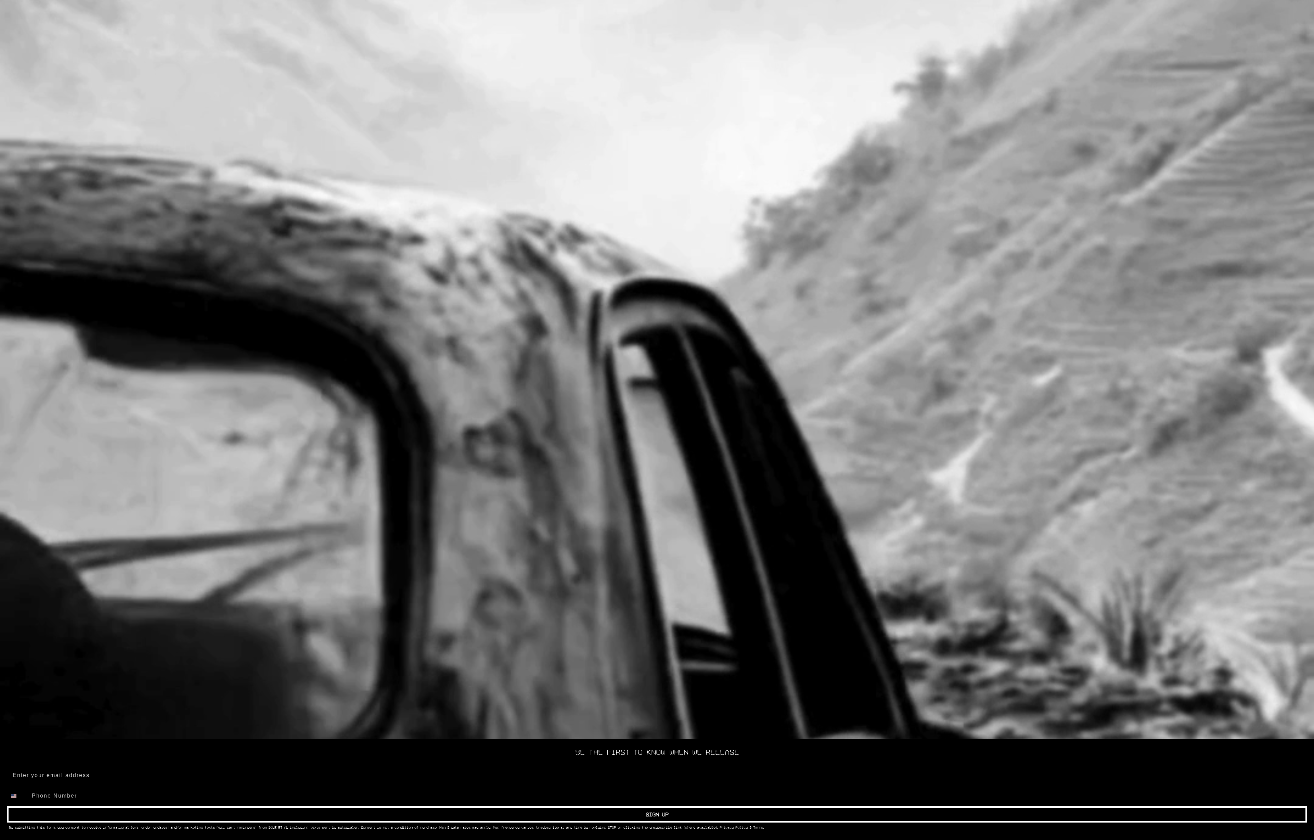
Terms (758, 827)
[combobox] (17, 795)
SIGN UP (657, 814)
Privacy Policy (734, 827)
